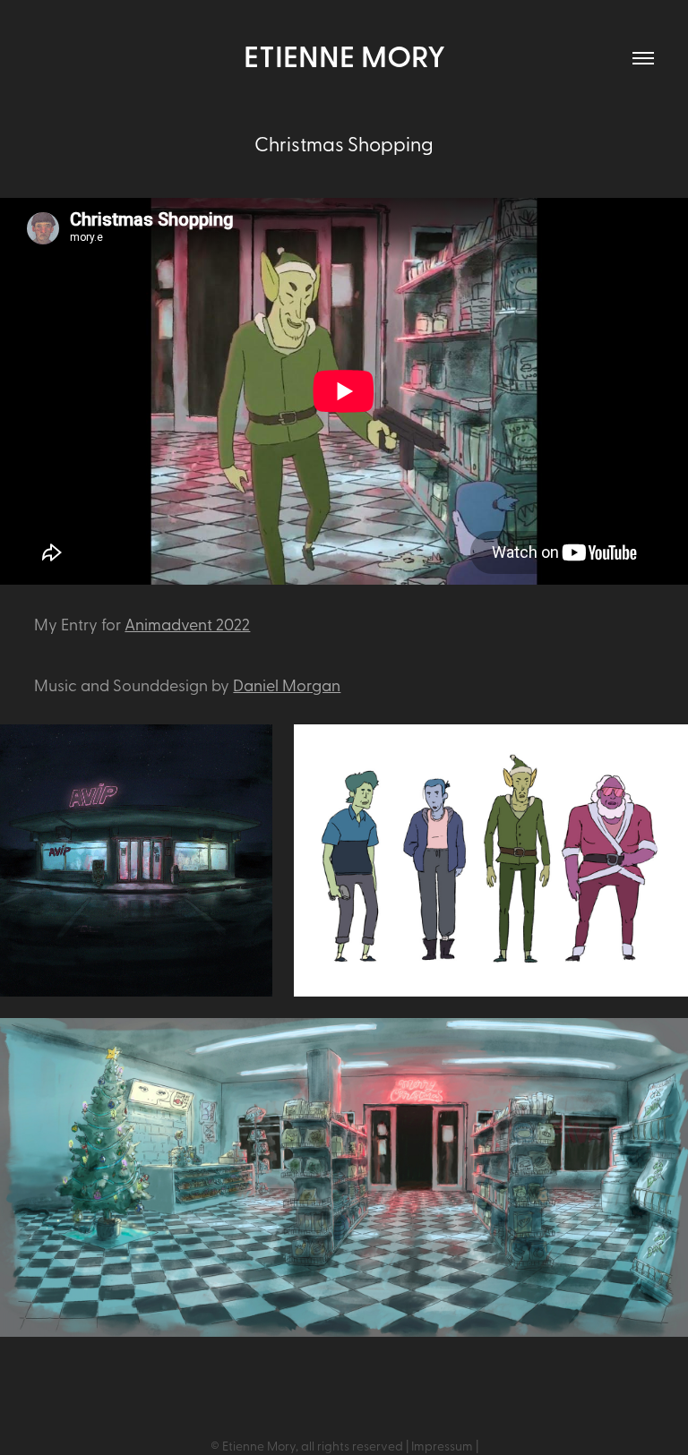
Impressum (442, 1445)
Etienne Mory (344, 55)
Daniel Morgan (286, 684)
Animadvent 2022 (187, 623)
